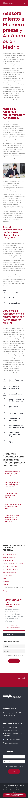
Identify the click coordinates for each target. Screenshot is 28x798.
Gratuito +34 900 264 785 (12, 739)
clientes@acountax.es (13, 627)
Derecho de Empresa (9, 554)
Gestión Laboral (7, 575)
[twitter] (8, 681)
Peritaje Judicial (8, 591)
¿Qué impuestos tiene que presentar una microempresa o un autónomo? (12, 518)
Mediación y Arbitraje (9, 572)
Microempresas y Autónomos (14, 588)
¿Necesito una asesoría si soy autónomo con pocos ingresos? (12, 484)
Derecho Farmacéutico (10, 566)
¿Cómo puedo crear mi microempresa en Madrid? (12, 495)
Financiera (6, 581)
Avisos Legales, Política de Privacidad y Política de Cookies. (14, 790)
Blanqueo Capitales (9, 557)
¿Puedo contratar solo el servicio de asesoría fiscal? (13, 506)
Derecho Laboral (8, 560)
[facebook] (3, 681)
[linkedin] (5, 681)
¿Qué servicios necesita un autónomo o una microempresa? (12, 473)
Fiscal (4, 578)
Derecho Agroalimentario (11, 569)
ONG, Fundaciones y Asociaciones (13, 563)
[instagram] (11, 681)
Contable (5, 584)
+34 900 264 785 (12, 625)
